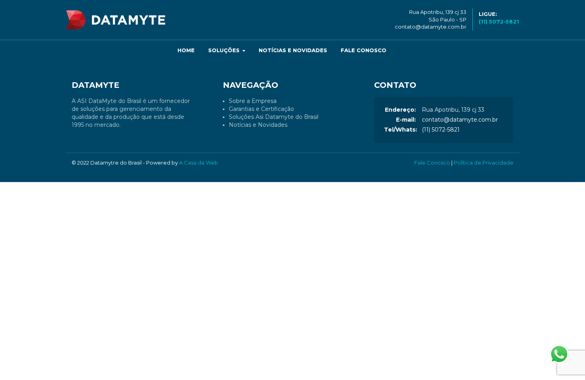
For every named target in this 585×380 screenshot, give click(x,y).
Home (186, 50)
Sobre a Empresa (253, 101)
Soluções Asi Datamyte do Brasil (273, 116)
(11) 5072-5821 (441, 129)
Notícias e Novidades (293, 50)
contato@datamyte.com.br (430, 26)
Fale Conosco (363, 50)
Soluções (224, 50)
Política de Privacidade (483, 162)
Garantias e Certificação (261, 108)
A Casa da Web (198, 162)
